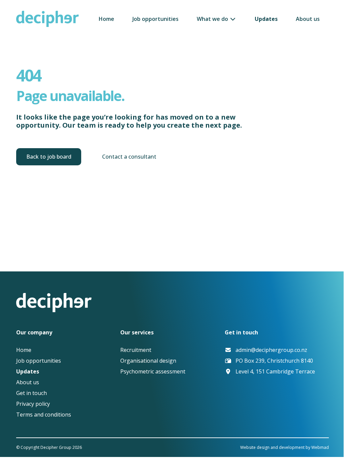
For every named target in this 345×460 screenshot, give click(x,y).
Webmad (320, 447)
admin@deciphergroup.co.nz (271, 350)
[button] (216, 19)
